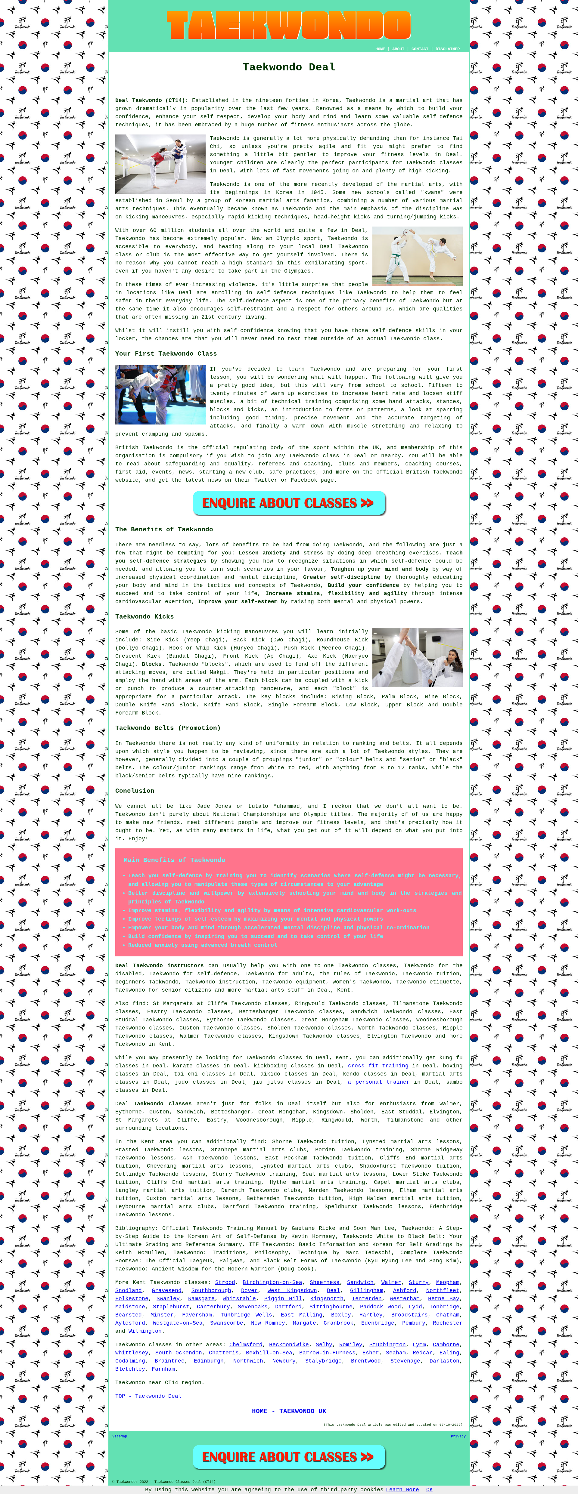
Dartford (288, 1307)
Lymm (419, 1345)
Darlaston (444, 1361)
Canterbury (213, 1307)
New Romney (268, 1323)
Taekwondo (360, 100)
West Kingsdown (292, 1291)
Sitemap (119, 1436)
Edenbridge (377, 1323)
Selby (324, 1345)
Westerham (405, 1299)
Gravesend (167, 1291)
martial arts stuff (274, 990)
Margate (304, 1323)
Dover (249, 1291)
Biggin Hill (283, 1299)
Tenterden (367, 1299)
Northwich (248, 1361)
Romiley (350, 1345)
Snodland (128, 1291)
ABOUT (398, 49)
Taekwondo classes (434, 163)
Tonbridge (444, 1307)
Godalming (130, 1361)
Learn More (402, 1490)
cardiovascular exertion (153, 602)
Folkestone (131, 1299)
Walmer (391, 1282)
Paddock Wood (380, 1307)
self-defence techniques (295, 293)
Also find (130, 1004)
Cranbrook (338, 1323)
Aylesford (130, 1323)
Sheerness (325, 1282)
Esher (370, 1353)
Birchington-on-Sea (272, 1282)
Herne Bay (443, 1299)
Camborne (446, 1345)
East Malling (302, 1315)
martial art (414, 100)
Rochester (448, 1323)
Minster (162, 1315)
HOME (380, 49)
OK (429, 1490)
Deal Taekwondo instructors (159, 966)
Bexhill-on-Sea (269, 1353)
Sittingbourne (331, 1307)
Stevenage (405, 1361)
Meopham (447, 1282)
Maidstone (130, 1307)
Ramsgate (201, 1299)
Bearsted (128, 1315)
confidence (131, 117)
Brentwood (366, 1361)
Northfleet (442, 1291)
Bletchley (130, 1369)
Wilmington (145, 1331)
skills (425, 331)
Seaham (396, 1353)
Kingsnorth (326, 1299)
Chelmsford (246, 1345)
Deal (333, 1291)
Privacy (458, 1436)
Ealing (449, 1353)
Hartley (371, 1315)
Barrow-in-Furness (327, 1353)
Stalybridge (323, 1361)
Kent (343, 990)
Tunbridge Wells (246, 1315)
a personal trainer (379, 1082)
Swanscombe (226, 1323)
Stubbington (387, 1345)
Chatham (447, 1315)
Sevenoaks (253, 1307)
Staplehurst (171, 1307)
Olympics (297, 271)
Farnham (163, 1369)
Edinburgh (209, 1361)
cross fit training (378, 1066)
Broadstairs (409, 1315)
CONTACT (420, 49)
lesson (220, 377)
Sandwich (360, 1282)
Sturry (419, 1282)
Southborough (211, 1291)
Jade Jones (214, 806)
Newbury (284, 1361)
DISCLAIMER (448, 49)
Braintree (170, 1361)
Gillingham (366, 1291)
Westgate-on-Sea (178, 1323)
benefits (245, 545)
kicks (362, 217)
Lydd (415, 1307)
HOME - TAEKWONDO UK (289, 1411)
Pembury (413, 1323)
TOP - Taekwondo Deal (148, 1396)
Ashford (404, 1291)
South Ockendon (178, 1353)
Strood (225, 1282)
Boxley (341, 1315)
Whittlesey (131, 1353)
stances (447, 402)
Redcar (423, 1353)
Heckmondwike (289, 1345)
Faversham (197, 1315)
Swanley (168, 1299)
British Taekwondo (143, 448)
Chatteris (224, 1353)
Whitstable (239, 1299)
